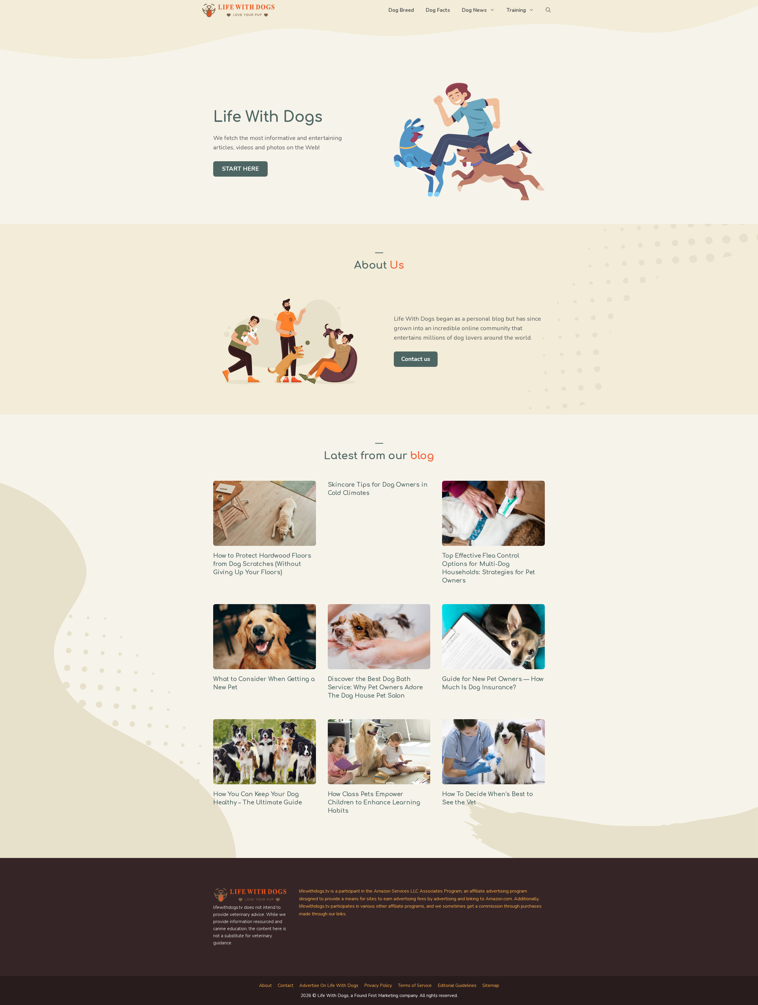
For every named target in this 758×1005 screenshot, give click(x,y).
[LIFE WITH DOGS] (238, 10)
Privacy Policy (378, 985)
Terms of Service (415, 985)
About (265, 985)
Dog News (474, 10)
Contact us (415, 359)
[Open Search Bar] (548, 10)
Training (516, 10)
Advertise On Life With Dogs (328, 985)
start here (240, 169)
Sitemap (490, 985)
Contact (285, 985)
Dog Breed (401, 10)
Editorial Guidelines (457, 985)
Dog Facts (438, 10)
